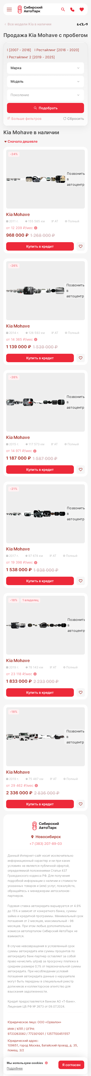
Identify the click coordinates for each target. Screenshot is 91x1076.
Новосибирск (48, 836)
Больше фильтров (25, 118)
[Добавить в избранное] (80, 246)
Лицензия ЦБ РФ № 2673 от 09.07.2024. (36, 1006)
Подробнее (15, 1068)
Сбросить (75, 118)
